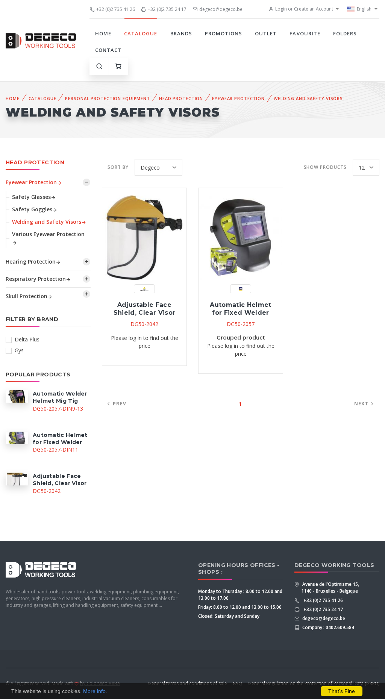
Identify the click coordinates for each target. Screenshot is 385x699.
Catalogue (140, 33)
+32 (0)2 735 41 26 (115, 9)
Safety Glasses (31, 196)
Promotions (223, 33)
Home (103, 33)
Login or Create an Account (304, 9)
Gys (19, 350)
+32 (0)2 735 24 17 (167, 9)
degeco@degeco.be (221, 9)
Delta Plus (27, 339)
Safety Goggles (32, 209)
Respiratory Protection (36, 278)
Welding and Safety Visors (308, 98)
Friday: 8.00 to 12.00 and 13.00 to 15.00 (240, 607)
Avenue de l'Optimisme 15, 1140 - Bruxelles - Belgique (330, 587)
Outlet (266, 33)
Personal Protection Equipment (107, 98)
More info (94, 691)
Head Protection (181, 98)
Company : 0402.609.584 (327, 627)
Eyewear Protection (238, 98)
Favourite (305, 33)
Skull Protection (26, 296)
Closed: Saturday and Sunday (228, 616)
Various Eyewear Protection (48, 234)
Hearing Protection (31, 261)
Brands (181, 33)
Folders (345, 33)
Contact (108, 50)
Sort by (118, 167)
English (364, 9)
